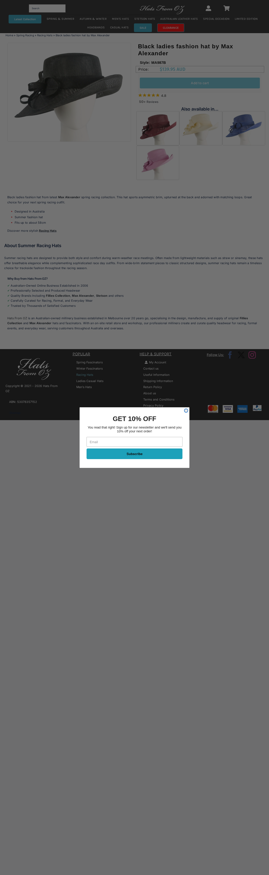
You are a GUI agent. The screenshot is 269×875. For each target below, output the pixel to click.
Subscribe (135, 453)
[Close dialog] (186, 410)
